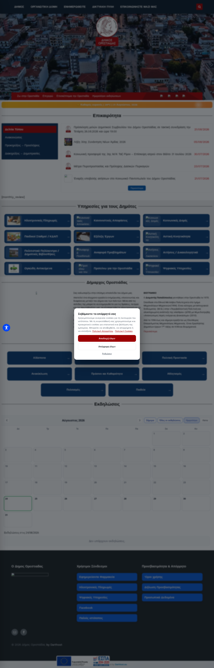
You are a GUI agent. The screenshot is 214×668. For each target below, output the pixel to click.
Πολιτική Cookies (124, 331)
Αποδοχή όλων (107, 338)
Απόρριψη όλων (107, 346)
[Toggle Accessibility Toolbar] (6, 328)
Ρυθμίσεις (107, 353)
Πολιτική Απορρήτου (102, 331)
